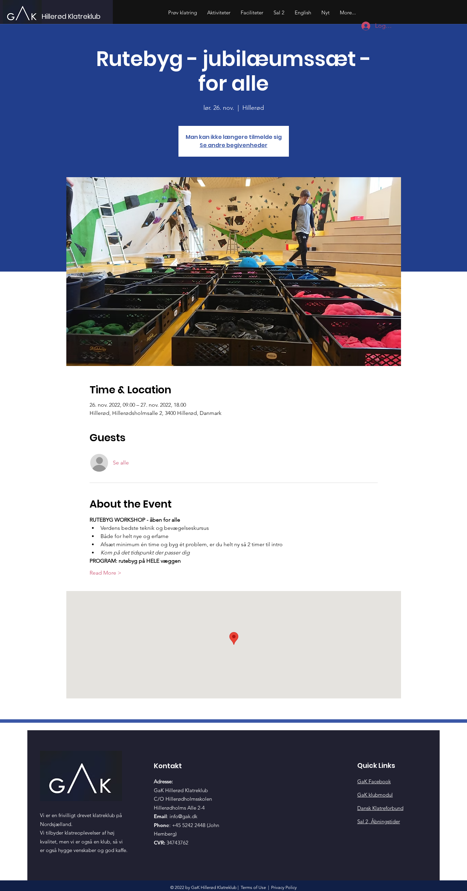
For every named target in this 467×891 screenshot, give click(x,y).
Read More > (105, 572)
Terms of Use (253, 887)
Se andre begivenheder (233, 145)
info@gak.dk (183, 816)
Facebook (374, 781)
